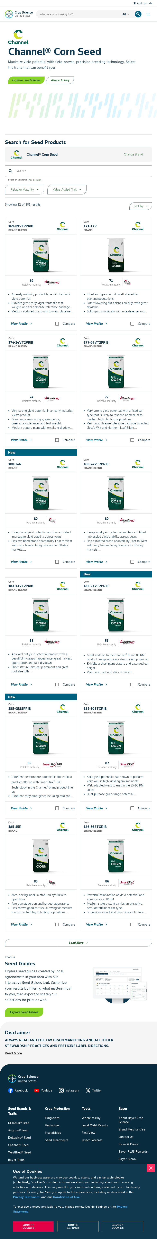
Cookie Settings (73, 1226)
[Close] (151, 1168)
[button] (12, 1078)
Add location (35, 180)
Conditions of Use (66, 1197)
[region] (78, 1201)
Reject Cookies (118, 1226)
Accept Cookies (28, 1226)
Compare (69, 324)
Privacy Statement (26, 1197)
